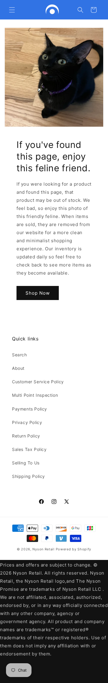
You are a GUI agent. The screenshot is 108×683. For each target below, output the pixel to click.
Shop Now (38, 293)
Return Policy (26, 435)
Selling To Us (26, 462)
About (18, 368)
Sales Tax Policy (29, 449)
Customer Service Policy (38, 381)
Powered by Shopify (74, 549)
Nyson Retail (43, 549)
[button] (12, 9)
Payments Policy (29, 408)
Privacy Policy (27, 422)
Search (19, 354)
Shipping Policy (28, 476)
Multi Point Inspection (35, 395)
